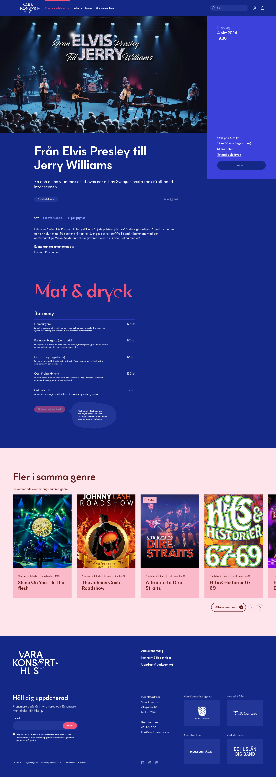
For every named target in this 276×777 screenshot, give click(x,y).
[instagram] (149, 762)
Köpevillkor (69, 763)
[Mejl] (176, 199)
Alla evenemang (152, 651)
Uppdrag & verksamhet (157, 664)
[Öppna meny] (12, 8)
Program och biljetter (57, 8)
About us (17, 763)
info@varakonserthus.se (155, 732)
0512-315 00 (148, 727)
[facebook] (171, 199)
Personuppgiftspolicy (51, 763)
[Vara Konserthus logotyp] (30, 8)
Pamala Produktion (47, 252)
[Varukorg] (262, 8)
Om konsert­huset (106, 8)
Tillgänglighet (31, 763)
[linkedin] (156, 762)
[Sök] (213, 8)
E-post (16, 718)
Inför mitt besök (83, 8)
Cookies (82, 763)
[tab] (36, 218)
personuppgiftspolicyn (26, 740)
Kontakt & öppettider (156, 658)
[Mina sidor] (255, 8)
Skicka (70, 725)
